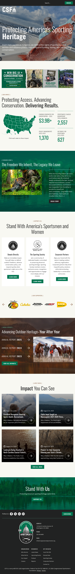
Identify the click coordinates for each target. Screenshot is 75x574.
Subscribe (67, 514)
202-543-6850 (40, 534)
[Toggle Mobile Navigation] (71, 10)
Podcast (33, 558)
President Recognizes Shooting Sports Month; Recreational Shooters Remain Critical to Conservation (14, 418)
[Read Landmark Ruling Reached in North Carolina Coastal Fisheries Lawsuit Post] (31, 456)
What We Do (24, 555)
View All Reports (9, 363)
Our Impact (24, 558)
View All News (38, 467)
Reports (33, 561)
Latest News (34, 552)
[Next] (71, 304)
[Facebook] (11, 513)
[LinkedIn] (19, 513)
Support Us (37, 499)
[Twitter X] (15, 513)
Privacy (39, 570)
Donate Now (46, 555)
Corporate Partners (48, 561)
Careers (23, 561)
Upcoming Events (36, 555)
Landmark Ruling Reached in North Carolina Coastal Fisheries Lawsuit (14, 452)
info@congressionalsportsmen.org (45, 541)
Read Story (55, 201)
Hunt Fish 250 (47, 552)
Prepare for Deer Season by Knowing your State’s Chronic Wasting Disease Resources (51, 452)
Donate (68, 3)
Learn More (13, 277)
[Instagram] (23, 513)
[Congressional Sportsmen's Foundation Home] (9, 10)
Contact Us (46, 564)
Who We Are (24, 552)
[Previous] (3, 304)
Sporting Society (47, 558)
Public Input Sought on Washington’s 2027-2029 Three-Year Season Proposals (52, 417)
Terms (44, 570)
